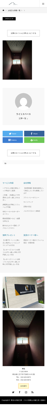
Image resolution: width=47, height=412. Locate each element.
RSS (32, 392)
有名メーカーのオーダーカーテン (11, 213)
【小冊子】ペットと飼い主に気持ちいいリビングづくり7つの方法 (11, 242)
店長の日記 (27, 207)
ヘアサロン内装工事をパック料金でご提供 (11, 189)
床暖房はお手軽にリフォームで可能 (11, 206)
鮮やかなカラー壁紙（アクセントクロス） (11, 227)
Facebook (19, 392)
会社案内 (23, 386)
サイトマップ (28, 202)
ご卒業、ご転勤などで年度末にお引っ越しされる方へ (11, 197)
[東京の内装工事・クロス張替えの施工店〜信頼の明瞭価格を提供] (24, 3)
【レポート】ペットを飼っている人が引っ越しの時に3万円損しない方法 (11, 261)
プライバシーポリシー (31, 197)
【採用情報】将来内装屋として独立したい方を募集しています (34, 190)
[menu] (43, 3)
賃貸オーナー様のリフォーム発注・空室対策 (34, 241)
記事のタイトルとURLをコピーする (23, 33)
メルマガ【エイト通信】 (32, 211)
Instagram (26, 392)
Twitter (13, 392)
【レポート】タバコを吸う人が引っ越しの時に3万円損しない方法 (12, 252)
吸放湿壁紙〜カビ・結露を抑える (11, 220)
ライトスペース (23, 114)
